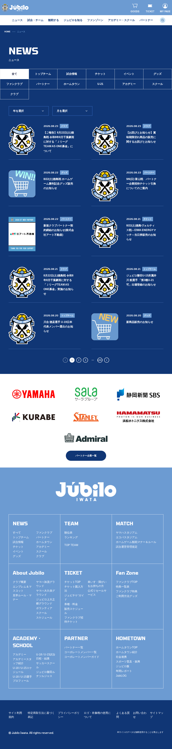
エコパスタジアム (126, 537)
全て (14, 73)
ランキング (71, 537)
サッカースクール (45, 665)
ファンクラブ (14, 83)
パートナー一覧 (73, 647)
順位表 (68, 532)
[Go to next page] (106, 360)
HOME (7, 31)
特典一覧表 (122, 586)
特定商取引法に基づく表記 (41, 714)
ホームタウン (72, 83)
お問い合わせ (139, 714)
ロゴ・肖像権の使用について (97, 714)
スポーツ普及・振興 (128, 661)
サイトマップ (156, 714)
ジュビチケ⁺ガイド (74, 597)
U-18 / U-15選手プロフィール (22, 678)
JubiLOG (121, 675)
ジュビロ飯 (122, 666)
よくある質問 (123, 714)
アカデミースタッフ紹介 (22, 661)
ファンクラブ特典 (126, 591)
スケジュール (44, 617)
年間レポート (124, 671)
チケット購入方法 (73, 588)
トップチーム (43, 73)
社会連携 (121, 656)
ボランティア (44, 608)
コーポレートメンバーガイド (81, 656)
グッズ (17, 556)
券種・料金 (71, 604)
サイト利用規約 (15, 714)
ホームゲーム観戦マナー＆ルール (136, 542)
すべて (17, 532)
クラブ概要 (19, 581)
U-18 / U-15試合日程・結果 (45, 656)
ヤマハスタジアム (126, 532)
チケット (100, 73)
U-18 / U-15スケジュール (22, 670)
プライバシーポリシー (68, 714)
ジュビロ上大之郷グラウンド (45, 601)
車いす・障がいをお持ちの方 (97, 583)
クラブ (14, 94)
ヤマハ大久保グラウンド (45, 592)
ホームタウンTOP (127, 647)
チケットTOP (72, 581)
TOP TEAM (71, 545)
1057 (99, 360)
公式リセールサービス (97, 592)
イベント (129, 73)
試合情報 (71, 73)
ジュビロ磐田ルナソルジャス (45, 674)
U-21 (100, 83)
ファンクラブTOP (127, 581)
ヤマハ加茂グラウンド (45, 583)
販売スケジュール (73, 610)
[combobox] (29, 111)
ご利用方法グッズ (126, 596)
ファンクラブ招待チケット (73, 619)
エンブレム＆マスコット (22, 588)
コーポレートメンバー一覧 (80, 652)
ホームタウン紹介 (126, 652)
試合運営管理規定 (126, 546)
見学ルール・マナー (22, 597)
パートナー (43, 83)
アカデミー (129, 83)
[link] (21, 31)
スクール (41, 551)
